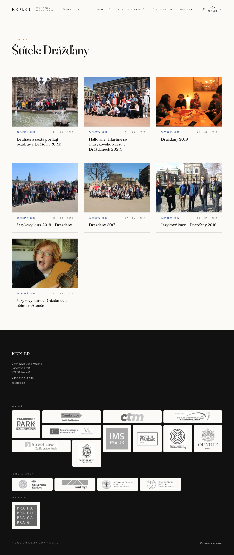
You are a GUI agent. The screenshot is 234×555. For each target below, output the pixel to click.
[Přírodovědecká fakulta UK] (117, 484)
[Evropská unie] (71, 431)
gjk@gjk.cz (18, 382)
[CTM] (132, 416)
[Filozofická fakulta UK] (32, 484)
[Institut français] (147, 438)
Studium (84, 9)
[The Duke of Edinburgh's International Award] (192, 416)
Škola (67, 9)
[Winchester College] (86, 453)
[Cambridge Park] (26, 424)
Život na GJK (163, 9)
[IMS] (117, 438)
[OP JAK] (177, 438)
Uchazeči (104, 9)
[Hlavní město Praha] (26, 515)
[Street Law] (41, 446)
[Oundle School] (208, 438)
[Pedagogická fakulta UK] (160, 484)
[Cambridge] (71, 416)
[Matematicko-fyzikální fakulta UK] (74, 484)
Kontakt (186, 9)
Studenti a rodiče (132, 9)
